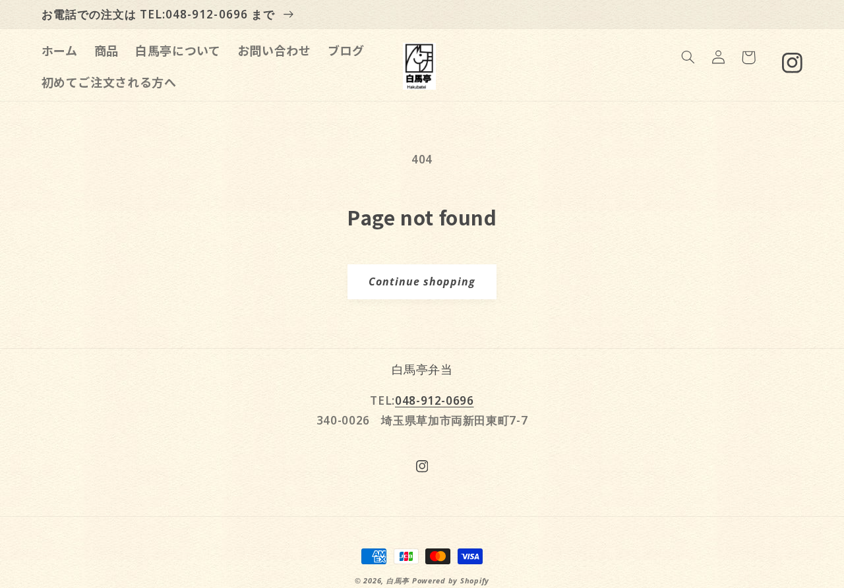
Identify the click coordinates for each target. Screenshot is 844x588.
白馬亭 (397, 580)
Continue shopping (422, 281)
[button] (688, 57)
